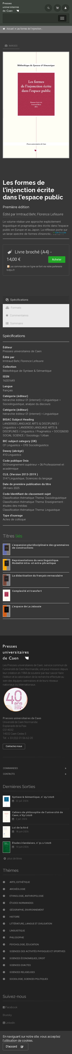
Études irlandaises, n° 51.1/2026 (31, 843)
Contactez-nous (14, 746)
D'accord (11, 1046)
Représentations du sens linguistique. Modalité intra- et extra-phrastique (35, 562)
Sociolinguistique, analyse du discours (26, 404)
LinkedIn (10, 1022)
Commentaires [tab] (18, 315)
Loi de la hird (20, 827)
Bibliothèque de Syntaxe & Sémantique (27, 370)
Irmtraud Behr (26, 214)
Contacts (9, 774)
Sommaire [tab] (16, 323)
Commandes (10, 768)
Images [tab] (13, 45)
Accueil (10, 29)
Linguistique (51, 400)
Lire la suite (60, 232)
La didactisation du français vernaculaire (37, 575)
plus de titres (14, 858)
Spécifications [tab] (18, 299)
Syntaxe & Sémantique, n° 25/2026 (33, 797)
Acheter (56, 259)
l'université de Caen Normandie (20, 669)
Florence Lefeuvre (50, 214)
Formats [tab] (15, 307)
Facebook (11, 1007)
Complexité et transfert (27, 591)
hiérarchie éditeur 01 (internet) (22, 400)
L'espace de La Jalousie (26, 606)
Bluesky (7, 1015)
